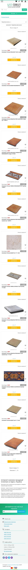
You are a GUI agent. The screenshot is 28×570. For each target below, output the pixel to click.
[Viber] (12, 558)
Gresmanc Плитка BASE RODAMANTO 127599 (13, 85)
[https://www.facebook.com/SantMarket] (4, 558)
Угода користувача (8, 523)
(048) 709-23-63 (7, 532)
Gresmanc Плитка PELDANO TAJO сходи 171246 (13, 52)
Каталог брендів (5, 17)
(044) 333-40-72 (7, 538)
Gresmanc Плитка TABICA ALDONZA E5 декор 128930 (13, 387)
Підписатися (21, 511)
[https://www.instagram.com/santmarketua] (6, 558)
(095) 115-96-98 (7, 534)
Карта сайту (6, 526)
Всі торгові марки (8, 551)
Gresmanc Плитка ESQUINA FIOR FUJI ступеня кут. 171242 (14, 320)
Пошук (24, 9)
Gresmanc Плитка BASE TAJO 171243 (11, 420)
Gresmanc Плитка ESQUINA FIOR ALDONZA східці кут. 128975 (14, 119)
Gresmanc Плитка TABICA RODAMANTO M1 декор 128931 (14, 186)
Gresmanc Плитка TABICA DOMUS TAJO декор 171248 (13, 287)
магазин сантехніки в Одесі (13, 564)
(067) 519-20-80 (7, 536)
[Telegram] (9, 558)
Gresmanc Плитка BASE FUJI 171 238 (11, 253)
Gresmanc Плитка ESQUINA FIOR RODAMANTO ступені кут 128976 (13, 220)
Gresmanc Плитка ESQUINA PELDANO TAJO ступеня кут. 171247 (12, 354)
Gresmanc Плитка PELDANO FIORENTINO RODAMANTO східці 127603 (12, 153)
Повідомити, (14, 60)
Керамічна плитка (6, 21)
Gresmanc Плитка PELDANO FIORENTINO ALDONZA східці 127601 (12, 454)
